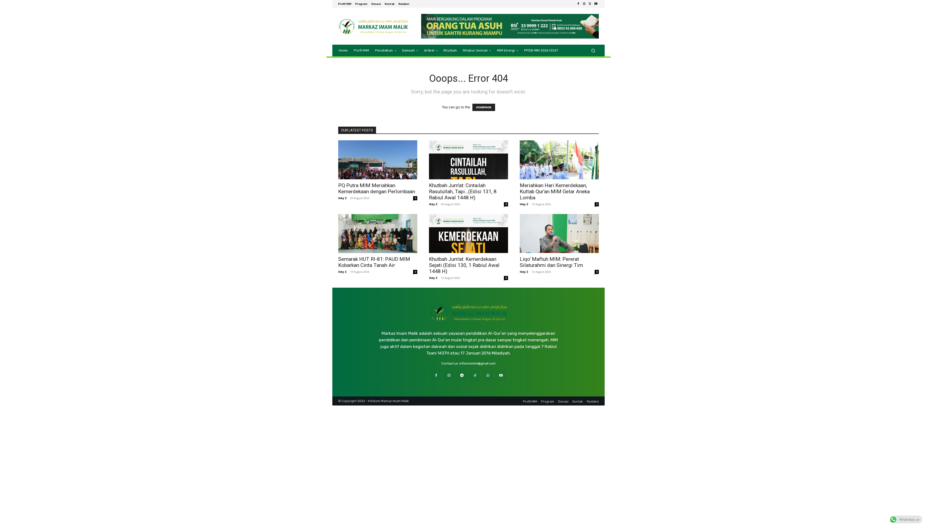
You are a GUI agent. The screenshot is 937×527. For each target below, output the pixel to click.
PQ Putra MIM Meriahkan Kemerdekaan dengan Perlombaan (376, 188)
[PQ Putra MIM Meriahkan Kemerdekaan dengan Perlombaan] (377, 159)
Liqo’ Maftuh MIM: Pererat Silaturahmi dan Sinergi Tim (551, 262)
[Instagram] (584, 4)
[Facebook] (578, 4)
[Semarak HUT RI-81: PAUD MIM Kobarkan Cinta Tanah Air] (377, 233)
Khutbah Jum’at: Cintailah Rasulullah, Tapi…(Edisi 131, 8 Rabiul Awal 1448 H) (463, 191)
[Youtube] (596, 4)
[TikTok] (475, 375)
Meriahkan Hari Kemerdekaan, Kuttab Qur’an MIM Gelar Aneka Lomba (555, 191)
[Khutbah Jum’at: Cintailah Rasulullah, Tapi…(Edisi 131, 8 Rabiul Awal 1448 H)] (468, 159)
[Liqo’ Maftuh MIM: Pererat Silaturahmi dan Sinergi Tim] (559, 233)
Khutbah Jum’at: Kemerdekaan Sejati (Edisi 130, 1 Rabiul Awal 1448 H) (464, 265)
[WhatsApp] (488, 375)
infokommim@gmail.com (477, 363)
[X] (590, 4)
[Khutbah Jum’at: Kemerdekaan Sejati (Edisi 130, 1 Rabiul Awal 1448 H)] (468, 233)
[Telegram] (462, 375)
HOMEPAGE (483, 107)
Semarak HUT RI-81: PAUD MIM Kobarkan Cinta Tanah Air (374, 262)
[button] (593, 50)
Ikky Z (342, 198)
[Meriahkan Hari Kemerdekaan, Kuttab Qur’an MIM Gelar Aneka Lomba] (559, 159)
